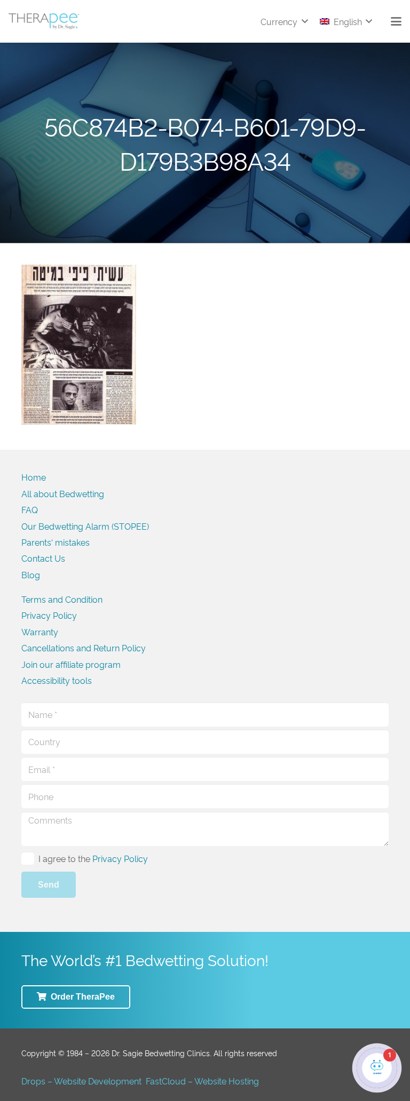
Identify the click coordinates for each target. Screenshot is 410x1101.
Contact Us (43, 558)
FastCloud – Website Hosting (202, 1081)
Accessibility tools (56, 680)
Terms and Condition (61, 599)
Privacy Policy (49, 615)
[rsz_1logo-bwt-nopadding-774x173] (44, 21)
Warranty (39, 631)
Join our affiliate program (71, 664)
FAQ (29, 509)
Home (33, 477)
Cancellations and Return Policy (83, 647)
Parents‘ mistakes (55, 542)
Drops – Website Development (81, 1081)
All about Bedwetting (62, 493)
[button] (284, 21)
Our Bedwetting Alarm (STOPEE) (85, 526)
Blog (30, 574)
